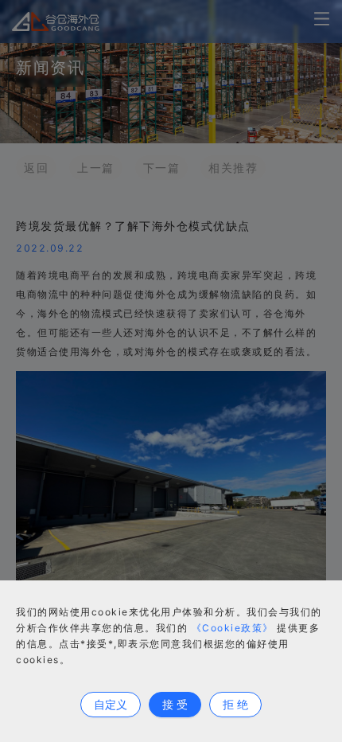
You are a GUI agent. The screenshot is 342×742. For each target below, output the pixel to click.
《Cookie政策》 (233, 628)
